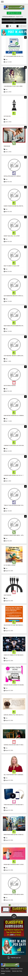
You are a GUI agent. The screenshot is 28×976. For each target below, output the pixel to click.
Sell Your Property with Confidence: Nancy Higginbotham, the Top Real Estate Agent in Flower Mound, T (14, 774)
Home (2, 968)
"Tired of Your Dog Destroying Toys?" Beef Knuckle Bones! (14, 505)
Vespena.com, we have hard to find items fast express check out (14, 744)
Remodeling (7, 146)
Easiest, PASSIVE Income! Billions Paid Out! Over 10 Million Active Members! (14, 206)
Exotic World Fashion (10, 385)
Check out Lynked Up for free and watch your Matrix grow (14, 655)
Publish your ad (15, 13)
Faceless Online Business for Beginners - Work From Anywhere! (14, 684)
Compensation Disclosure (16, 968)
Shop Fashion (7, 595)
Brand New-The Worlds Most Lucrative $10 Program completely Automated (14, 864)
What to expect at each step (11, 265)
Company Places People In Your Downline (14, 445)
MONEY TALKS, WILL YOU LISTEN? (12, 235)
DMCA (7, 968)
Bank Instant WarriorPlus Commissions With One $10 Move (14, 415)
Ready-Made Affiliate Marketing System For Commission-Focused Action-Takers (14, 325)
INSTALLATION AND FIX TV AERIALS (12, 176)
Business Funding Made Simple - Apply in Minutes (14, 535)
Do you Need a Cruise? (9, 565)
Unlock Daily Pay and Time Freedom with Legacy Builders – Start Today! (14, 625)
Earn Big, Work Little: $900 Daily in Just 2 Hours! (14, 714)
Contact (3, 973)
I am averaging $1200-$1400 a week (13, 86)
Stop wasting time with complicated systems (14, 355)
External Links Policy (17, 971)
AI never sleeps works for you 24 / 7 (13, 475)
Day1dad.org (7, 116)
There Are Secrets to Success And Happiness (14, 804)
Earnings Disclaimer (5, 971)
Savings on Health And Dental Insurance (14, 894)
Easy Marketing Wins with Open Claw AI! (14, 295)
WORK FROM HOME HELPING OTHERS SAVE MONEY (14, 834)
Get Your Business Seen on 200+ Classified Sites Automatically (14, 56)
